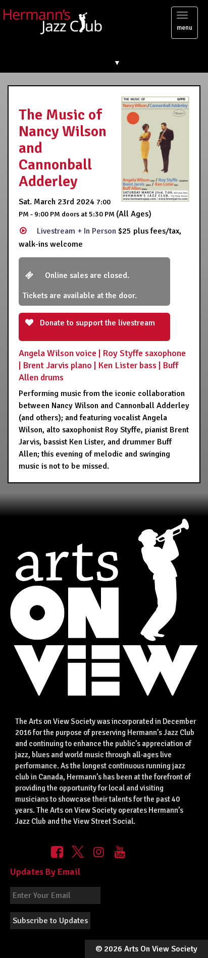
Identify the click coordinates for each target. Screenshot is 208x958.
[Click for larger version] (155, 149)
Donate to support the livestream (96, 323)
